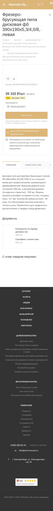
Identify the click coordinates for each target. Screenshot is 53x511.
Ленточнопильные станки (26, 387)
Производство (27, 419)
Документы (26, 431)
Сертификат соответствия (27, 239)
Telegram (19, 472)
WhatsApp (26, 472)
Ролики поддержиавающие (26, 364)
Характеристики (33, 165)
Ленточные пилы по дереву (26, 345)
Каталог (26, 291)
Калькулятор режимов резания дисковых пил (24, 132)
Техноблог (26, 320)
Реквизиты (26, 411)
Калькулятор (26, 314)
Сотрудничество (26, 423)
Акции (26, 303)
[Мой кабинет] (45, 4)
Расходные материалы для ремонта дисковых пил (26, 356)
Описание (11, 165)
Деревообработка (26, 336)
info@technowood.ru (28, 450)
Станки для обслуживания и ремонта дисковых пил (26, 360)
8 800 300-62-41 (18, 445)
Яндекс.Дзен (34, 472)
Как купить (26, 308)
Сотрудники (26, 415)
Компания (26, 405)
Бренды (26, 435)
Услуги (26, 297)
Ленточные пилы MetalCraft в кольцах (26, 395)
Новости (26, 427)
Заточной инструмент (26, 368)
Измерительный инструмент (27, 372)
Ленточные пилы (26, 391)
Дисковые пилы (26, 341)
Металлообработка (26, 382)
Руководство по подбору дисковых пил (26, 230)
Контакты (26, 326)
